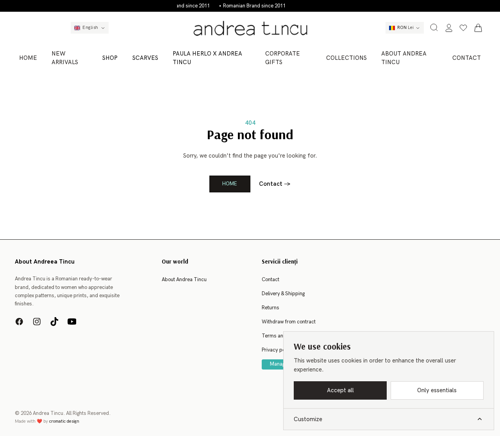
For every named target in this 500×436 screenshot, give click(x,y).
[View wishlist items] (463, 27)
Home (229, 184)
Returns (270, 308)
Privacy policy (277, 350)
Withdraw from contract (289, 322)
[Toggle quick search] (434, 27)
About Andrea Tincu (184, 279)
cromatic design (64, 421)
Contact (275, 183)
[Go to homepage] (250, 28)
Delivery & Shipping (283, 294)
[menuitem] (28, 58)
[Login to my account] (448, 27)
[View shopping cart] (478, 27)
